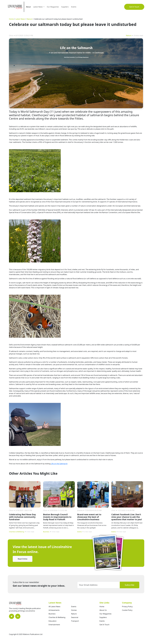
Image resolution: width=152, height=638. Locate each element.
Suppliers (65, 7)
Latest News (20, 19)
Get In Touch (134, 7)
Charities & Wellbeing (16, 532)
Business (46, 532)
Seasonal (74, 617)
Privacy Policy (127, 606)
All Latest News (54, 606)
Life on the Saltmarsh (59, 464)
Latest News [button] (38, 7)
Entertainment (54, 624)
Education (52, 621)
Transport (75, 621)
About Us (103, 610)
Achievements (54, 610)
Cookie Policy (127, 610)
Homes (74, 610)
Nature (29, 19)
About (28, 7)
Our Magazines (53, 7)
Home (11, 19)
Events (73, 7)
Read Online (22, 559)
